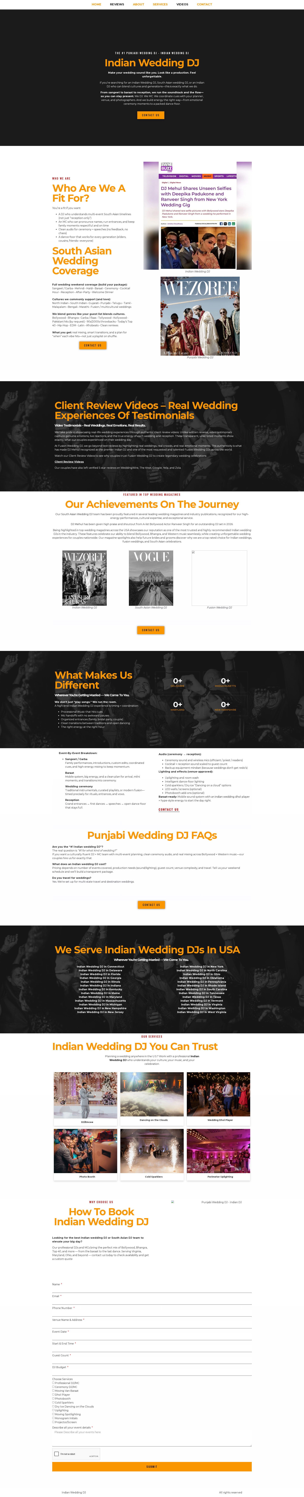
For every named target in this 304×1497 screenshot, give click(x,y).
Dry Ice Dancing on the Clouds (74, 1406)
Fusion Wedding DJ (70, 445)
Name (56, 1284)
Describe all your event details (71, 1427)
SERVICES (160, 4)
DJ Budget (59, 1367)
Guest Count (60, 1355)
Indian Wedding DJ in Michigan (100, 1004)
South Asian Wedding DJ (77, 514)
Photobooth (63, 1398)
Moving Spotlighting (68, 1414)
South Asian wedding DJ (172, 82)
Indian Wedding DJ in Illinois (100, 981)
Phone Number (62, 1308)
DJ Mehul (77, 524)
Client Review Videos (69, 461)
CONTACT (204, 4)
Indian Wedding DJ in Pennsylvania (201, 981)
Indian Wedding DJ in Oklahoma (202, 978)
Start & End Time (63, 1343)
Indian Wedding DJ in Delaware (100, 970)
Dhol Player (62, 1394)
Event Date (59, 1331)
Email (56, 1296)
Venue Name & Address (67, 1319)
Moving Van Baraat (67, 1390)
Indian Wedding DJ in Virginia (201, 1004)
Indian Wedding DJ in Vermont (201, 1000)
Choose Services (62, 1379)
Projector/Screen (66, 1422)
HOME (96, 4)
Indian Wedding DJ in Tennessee (202, 993)
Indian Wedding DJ (152, 63)
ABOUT (138, 4)
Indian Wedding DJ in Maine (100, 993)
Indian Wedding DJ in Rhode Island (201, 985)
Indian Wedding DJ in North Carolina (202, 970)
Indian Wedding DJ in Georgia (100, 978)
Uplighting (62, 1410)
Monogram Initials (66, 1418)
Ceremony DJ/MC (66, 1386)
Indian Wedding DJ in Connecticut (100, 966)
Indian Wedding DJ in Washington (201, 1008)
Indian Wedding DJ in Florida (100, 974)
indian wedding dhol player (232, 796)
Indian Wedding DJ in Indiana (100, 985)
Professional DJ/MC (67, 1383)
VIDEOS (182, 4)
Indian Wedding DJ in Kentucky (100, 989)
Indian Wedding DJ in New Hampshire (100, 1008)
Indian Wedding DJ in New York (201, 966)
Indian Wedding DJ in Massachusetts (100, 1000)
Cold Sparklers (64, 1402)
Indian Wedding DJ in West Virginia (201, 1012)
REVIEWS (117, 4)
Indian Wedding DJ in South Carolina (201, 989)
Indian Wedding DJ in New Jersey (100, 1012)
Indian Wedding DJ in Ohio (201, 974)
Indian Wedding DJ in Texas (202, 996)
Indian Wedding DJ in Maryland (100, 996)
